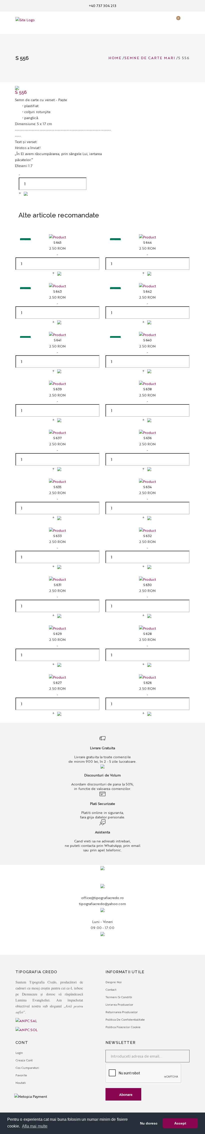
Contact (111, 989)
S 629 (57, 634)
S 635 (58, 487)
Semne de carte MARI (149, 57)
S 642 (147, 291)
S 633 (57, 536)
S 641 (57, 340)
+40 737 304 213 (102, 5)
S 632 (147, 536)
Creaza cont (24, 1060)
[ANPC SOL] (27, 1029)
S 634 (147, 487)
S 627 (57, 683)
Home (115, 57)
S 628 (147, 634)
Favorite (21, 1075)
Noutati (21, 1082)
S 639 (57, 389)
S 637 (57, 438)
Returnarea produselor (122, 1012)
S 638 (147, 389)
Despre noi (114, 982)
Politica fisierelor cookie (123, 1027)
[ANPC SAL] (58, 1021)
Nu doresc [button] (149, 1123)
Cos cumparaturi (27, 1067)
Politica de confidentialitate (125, 1019)
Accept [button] (180, 1123)
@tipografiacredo (102, 945)
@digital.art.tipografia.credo (102, 951)
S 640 (147, 340)
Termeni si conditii (119, 997)
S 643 (57, 291)
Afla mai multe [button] (35, 1126)
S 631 (57, 585)
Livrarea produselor (119, 1004)
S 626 (148, 683)
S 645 (58, 242)
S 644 (147, 242)
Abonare (125, 1094)
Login (19, 1052)
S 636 (148, 438)
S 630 (147, 585)
